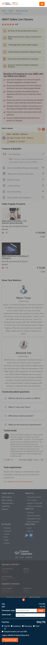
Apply (41, 611)
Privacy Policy (19, 635)
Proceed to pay (10, 640)
